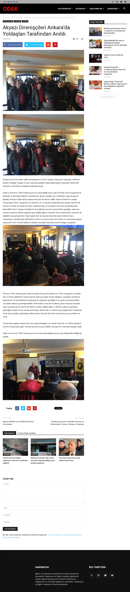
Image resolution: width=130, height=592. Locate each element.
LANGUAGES (112, 8)
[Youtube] (125, 2)
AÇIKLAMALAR (96, 8)
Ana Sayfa (6, 18)
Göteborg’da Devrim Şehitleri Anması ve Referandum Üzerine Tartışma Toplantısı (67, 422)
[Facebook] (113, 2)
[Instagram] (117, 2)
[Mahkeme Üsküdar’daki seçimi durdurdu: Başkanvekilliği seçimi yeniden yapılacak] (43, 447)
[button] (124, 9)
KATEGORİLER (64, 8)
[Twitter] (121, 2)
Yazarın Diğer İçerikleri (27, 433)
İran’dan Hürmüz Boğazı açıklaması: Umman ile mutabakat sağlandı (15, 460)
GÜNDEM (27, 18)
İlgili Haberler (9, 433)
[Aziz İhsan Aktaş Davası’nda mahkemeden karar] (71, 447)
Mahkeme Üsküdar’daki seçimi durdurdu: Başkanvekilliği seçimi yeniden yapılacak (43, 460)
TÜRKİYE (25, 21)
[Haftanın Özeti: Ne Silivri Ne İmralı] (95, 58)
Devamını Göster (107, 97)
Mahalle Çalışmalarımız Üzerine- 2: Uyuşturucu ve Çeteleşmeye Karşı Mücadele (115, 31)
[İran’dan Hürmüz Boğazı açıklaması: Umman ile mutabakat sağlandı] (15, 447)
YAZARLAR (80, 8)
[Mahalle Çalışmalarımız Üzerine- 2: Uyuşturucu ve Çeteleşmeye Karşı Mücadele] (95, 31)
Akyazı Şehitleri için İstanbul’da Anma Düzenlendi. (18, 422)
